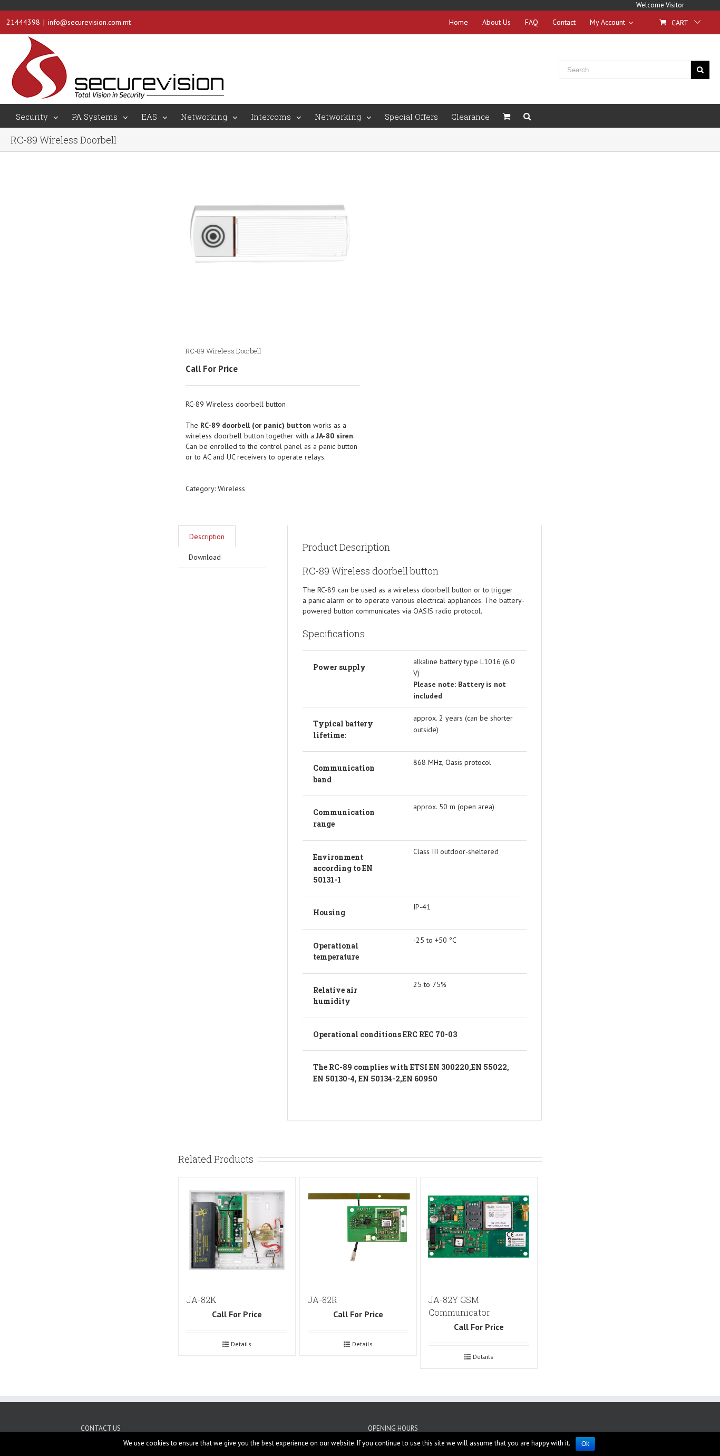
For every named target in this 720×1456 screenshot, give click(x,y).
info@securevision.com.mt (89, 22)
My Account (607, 22)
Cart (680, 22)
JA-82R (322, 1299)
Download (205, 557)
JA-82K (201, 1299)
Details (241, 1344)
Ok (585, 1444)
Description (207, 536)
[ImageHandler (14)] (269, 238)
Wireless (231, 488)
